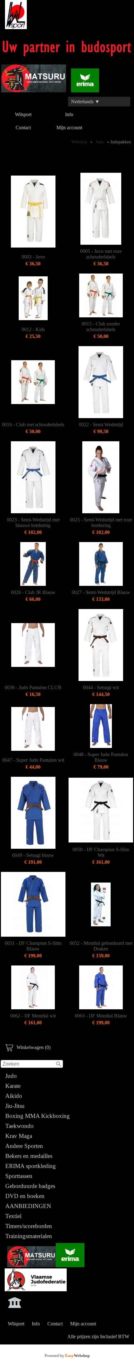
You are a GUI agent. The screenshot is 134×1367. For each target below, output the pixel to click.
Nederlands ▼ (85, 101)
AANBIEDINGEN (28, 1206)
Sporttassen (18, 1176)
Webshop (79, 141)
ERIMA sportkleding (30, 1166)
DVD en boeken (25, 1196)
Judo (11, 1076)
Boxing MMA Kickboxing (37, 1116)
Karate (13, 1086)
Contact (23, 127)
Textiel (13, 1216)
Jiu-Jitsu (15, 1106)
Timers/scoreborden (28, 1226)
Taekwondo (19, 1126)
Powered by (67, 1355)
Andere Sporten (24, 1146)
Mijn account (69, 127)
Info (69, 114)
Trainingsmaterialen (28, 1236)
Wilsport (23, 114)
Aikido (13, 1096)
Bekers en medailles (28, 1156)
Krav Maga (18, 1136)
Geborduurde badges (30, 1186)
